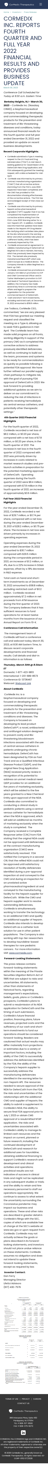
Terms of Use (11, 1399)
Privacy (26, 1399)
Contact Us (23, 1403)
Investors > (17, 12)
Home (6, 12)
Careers (37, 1399)
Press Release (30, 12)
